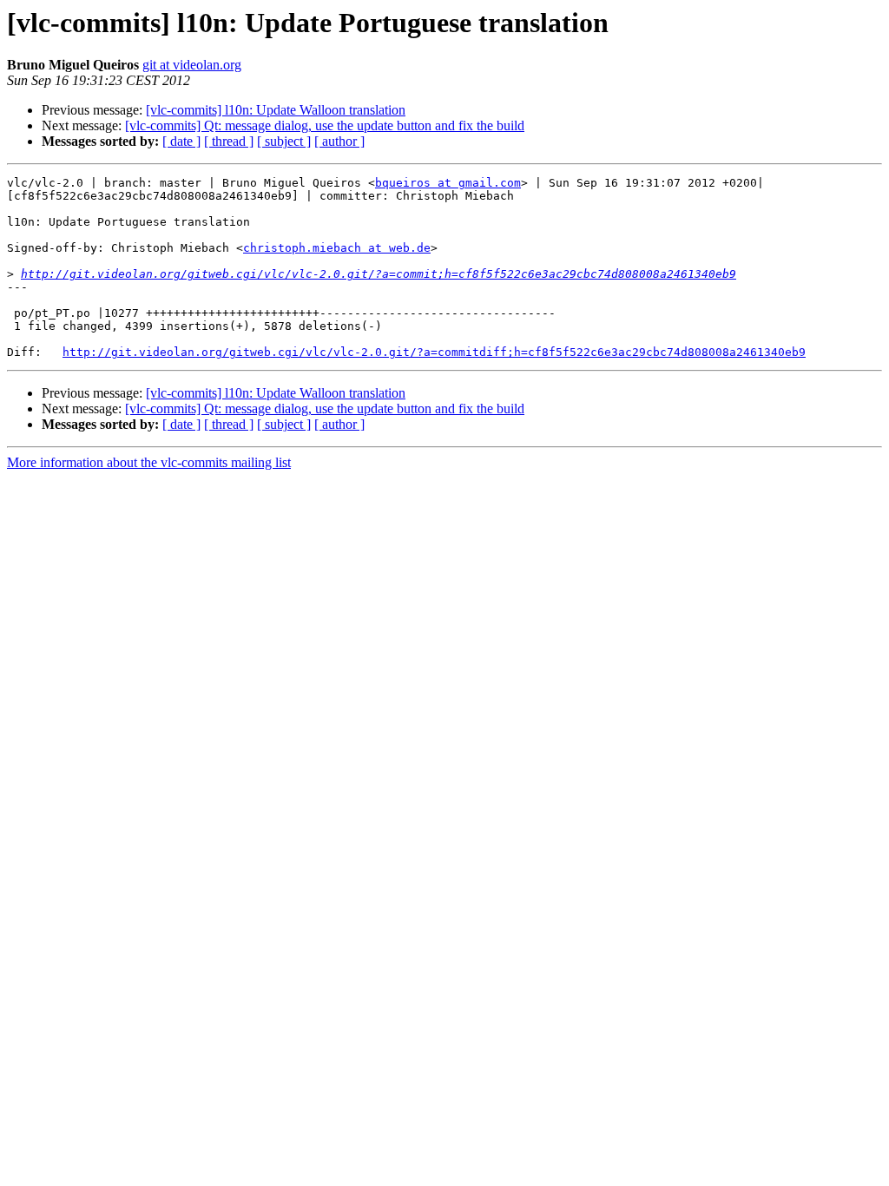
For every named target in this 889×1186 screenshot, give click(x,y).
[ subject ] (284, 141)
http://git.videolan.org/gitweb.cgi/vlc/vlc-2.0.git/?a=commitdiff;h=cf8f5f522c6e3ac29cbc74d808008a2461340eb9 (434, 352)
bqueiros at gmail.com (448, 182)
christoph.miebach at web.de (337, 247)
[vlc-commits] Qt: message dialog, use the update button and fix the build (324, 125)
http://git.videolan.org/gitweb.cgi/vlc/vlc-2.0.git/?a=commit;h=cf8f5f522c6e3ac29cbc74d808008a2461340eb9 (378, 273)
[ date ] (181, 141)
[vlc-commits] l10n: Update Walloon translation (275, 109)
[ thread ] (229, 141)
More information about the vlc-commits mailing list (149, 462)
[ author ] (339, 141)
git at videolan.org (191, 64)
